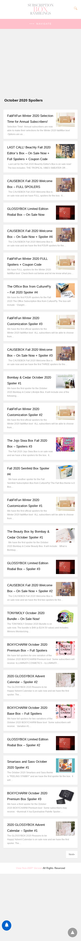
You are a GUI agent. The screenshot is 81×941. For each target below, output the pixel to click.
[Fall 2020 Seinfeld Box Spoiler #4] (65, 478)
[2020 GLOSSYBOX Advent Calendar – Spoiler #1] (65, 834)
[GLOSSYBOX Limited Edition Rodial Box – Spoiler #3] (65, 573)
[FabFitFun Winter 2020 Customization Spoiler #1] (65, 509)
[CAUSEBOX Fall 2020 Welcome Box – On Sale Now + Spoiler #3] (65, 359)
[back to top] (72, 932)
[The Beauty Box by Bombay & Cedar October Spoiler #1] (65, 541)
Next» (72, 854)
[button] (40, 24)
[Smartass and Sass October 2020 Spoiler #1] (65, 771)
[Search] (74, 8)
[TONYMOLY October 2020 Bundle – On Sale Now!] (65, 622)
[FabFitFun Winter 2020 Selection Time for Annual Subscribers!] (65, 125)
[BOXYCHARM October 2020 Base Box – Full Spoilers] (65, 717)
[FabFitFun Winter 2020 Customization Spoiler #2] (65, 418)
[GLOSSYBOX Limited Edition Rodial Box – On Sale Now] (65, 218)
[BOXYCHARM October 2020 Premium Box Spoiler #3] (65, 803)
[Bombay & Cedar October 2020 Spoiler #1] (65, 387)
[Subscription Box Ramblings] (40, 14)
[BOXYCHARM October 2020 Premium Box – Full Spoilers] (65, 654)
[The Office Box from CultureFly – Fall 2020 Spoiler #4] (65, 296)
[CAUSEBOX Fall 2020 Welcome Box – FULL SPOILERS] (65, 190)
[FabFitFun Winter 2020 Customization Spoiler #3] (65, 328)
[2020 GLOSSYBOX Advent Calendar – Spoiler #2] (65, 686)
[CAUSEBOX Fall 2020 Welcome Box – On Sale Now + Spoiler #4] (65, 240)
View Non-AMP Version (29, 868)
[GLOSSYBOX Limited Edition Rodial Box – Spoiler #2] (65, 749)
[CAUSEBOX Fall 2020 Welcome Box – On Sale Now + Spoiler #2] (65, 595)
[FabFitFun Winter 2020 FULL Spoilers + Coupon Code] (65, 268)
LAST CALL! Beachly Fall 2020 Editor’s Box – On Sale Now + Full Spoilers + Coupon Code (28, 153)
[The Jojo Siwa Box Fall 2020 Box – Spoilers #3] (65, 450)
